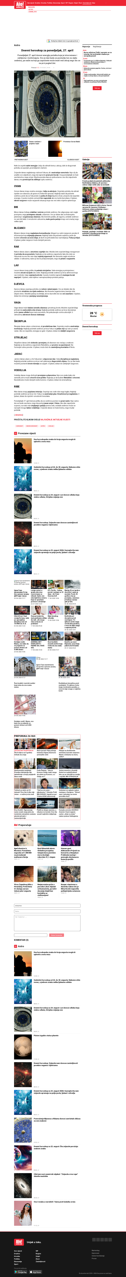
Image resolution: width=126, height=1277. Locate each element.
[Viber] (110, 1239)
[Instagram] (106, 1239)
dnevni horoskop (31, 426)
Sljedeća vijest (73, 159)
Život (80, 3)
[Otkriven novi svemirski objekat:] (23, 1186)
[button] (57, 67)
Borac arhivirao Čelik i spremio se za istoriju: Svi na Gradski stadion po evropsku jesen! (98, 54)
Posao (94, 1258)
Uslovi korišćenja (98, 1256)
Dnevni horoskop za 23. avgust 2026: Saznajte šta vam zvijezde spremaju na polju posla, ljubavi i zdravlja (56, 551)
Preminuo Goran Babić (71, 142)
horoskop (19, 426)
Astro (30, 9)
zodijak (50, 426)
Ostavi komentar (56, 935)
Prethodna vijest (21, 159)
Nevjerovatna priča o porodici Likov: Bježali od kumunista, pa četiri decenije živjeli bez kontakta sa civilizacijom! (47, 889)
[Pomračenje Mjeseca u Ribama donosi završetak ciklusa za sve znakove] (23, 1130)
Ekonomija (56, 3)
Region (71, 3)
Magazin (31, 7)
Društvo (37, 3)
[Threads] (98, 1239)
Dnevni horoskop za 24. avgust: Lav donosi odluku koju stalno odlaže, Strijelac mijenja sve (56, 496)
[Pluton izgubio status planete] (23, 1047)
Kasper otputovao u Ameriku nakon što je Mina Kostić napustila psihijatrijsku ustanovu (70, 887)
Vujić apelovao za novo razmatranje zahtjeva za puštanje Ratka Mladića (95, 81)
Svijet (76, 3)
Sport (63, 3)
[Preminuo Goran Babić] (55, 149)
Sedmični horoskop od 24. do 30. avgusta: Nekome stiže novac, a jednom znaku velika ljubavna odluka (57, 468)
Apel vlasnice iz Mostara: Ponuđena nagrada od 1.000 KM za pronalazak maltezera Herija (23, 852)
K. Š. (38, 67)
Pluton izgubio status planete (46, 1035)
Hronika (43, 3)
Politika (49, 3)
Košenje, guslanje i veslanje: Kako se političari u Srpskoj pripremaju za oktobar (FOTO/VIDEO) (96, 233)
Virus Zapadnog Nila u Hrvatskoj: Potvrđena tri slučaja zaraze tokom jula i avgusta (23, 887)
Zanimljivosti (87, 3)
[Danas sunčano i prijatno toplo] (21, 149)
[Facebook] (94, 1239)
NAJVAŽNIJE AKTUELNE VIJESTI (55, 419)
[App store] (35, 1272)
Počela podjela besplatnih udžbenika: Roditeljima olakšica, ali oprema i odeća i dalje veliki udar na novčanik (96, 183)
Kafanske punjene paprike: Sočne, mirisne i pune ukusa (98, 69)
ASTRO (43, 426)
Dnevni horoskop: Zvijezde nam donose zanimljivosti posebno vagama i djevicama (56, 524)
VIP (66, 3)
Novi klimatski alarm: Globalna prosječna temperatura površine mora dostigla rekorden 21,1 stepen (47, 852)
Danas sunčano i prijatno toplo (35, 143)
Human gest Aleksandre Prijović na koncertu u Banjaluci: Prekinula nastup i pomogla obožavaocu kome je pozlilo (70, 853)
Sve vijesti (30, 3)
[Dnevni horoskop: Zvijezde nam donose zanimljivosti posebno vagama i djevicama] (23, 534)
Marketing (95, 1250)
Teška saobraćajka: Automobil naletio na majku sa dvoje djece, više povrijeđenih (97, 75)
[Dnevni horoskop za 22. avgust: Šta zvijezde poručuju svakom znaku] (23, 1158)
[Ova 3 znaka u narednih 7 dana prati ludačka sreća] (23, 1213)
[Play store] (20, 1272)
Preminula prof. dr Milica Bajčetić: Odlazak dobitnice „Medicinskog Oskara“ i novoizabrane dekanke (98, 62)
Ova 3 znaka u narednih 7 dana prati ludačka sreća (54, 1202)
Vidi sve (97, 88)
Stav (93, 3)
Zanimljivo (32, 12)
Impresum (95, 1253)
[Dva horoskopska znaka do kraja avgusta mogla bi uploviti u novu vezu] (23, 451)
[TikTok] (102, 1239)
